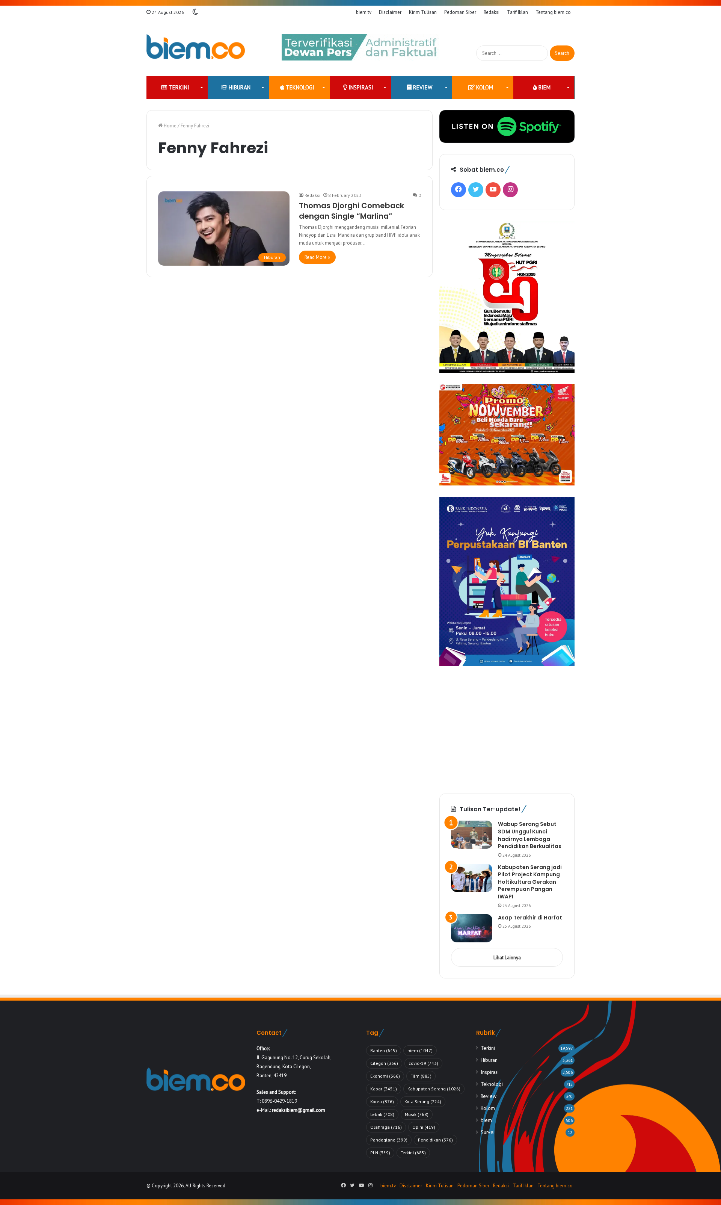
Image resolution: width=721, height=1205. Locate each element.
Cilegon (384, 1063)
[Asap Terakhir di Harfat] (471, 928)
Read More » (317, 257)
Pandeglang (388, 1140)
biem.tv (363, 12)
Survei (488, 1132)
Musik (416, 1114)
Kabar (383, 1089)
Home (169, 125)
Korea (382, 1101)
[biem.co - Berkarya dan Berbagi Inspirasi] (195, 47)
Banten (383, 1050)
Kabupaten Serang (433, 1089)
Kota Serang (422, 1101)
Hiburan (238, 87)
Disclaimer (390, 12)
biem (544, 87)
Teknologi (299, 87)
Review (422, 87)
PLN (380, 1152)
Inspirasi (360, 87)
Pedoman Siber (460, 12)
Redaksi (491, 12)
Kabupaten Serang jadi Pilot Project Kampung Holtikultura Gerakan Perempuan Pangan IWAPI (530, 881)
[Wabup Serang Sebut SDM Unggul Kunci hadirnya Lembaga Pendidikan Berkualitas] (471, 835)
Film (420, 1076)
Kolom (484, 87)
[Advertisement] (507, 729)
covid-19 (423, 1063)
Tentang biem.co (553, 12)
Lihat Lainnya (507, 957)
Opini (423, 1127)
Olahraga (386, 1127)
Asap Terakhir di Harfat (530, 917)
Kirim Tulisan (423, 12)
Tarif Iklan (517, 12)
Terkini (178, 87)
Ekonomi (385, 1076)
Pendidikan (435, 1140)
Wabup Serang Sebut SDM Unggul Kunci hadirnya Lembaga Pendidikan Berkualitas (529, 835)
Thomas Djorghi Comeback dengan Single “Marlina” (351, 210)
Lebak (382, 1114)
